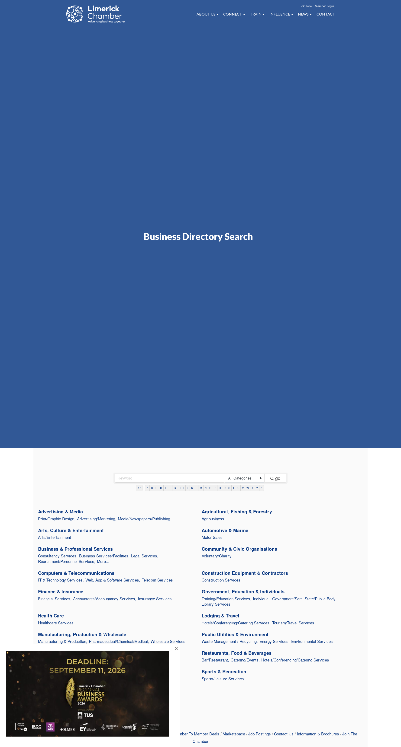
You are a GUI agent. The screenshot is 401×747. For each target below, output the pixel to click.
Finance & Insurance (60, 591)
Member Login (324, 6)
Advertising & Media (60, 511)
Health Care (51, 615)
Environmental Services (312, 641)
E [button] (166, 488)
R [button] (225, 488)
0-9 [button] (139, 488)
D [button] (161, 488)
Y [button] (257, 488)
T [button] (233, 488)
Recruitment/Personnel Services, (66, 561)
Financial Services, (54, 598)
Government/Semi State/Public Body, (304, 598)
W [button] (247, 488)
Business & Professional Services (75, 549)
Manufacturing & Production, (62, 641)
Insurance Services (155, 598)
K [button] (192, 488)
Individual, (262, 598)
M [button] (201, 488)
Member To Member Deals (196, 734)
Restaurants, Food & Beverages (237, 653)
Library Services (216, 604)
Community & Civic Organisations (239, 549)
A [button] (147, 488)
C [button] (156, 488)
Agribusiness (213, 518)
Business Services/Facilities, (104, 556)
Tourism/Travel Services (293, 623)
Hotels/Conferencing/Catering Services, (236, 623)
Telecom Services (157, 580)
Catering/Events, (245, 660)
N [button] (206, 488)
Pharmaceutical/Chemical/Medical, (119, 641)
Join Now (306, 6)
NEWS (303, 14)
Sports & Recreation (224, 671)
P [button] (215, 488)
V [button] (243, 488)
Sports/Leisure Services (223, 678)
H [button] (180, 488)
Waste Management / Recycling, (230, 641)
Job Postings (259, 734)
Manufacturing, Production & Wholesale (82, 634)
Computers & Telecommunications (76, 573)
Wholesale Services (168, 641)
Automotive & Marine (225, 530)
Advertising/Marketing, (96, 518)
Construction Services (221, 580)
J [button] (187, 488)
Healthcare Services (56, 623)
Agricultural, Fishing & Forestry (237, 511)
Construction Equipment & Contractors (245, 573)
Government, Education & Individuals (243, 591)
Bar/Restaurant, (215, 660)
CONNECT (233, 14)
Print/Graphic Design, (56, 518)
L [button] (196, 488)
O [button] (210, 488)
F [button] (170, 488)
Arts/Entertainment (54, 537)
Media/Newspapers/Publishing (144, 518)
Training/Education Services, (226, 598)
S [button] (229, 488)
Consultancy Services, (58, 556)
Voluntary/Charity (217, 556)
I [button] (183, 488)
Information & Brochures (318, 734)
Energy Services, (274, 641)
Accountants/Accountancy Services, (104, 598)
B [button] (152, 488)
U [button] (238, 488)
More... (103, 561)
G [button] (175, 488)
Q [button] (220, 488)
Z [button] (261, 488)
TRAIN (256, 14)
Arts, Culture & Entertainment (71, 530)
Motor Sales (212, 537)
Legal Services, (144, 556)
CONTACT (326, 14)
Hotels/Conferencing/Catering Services (295, 660)
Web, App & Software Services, (112, 580)
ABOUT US (206, 14)
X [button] (252, 488)
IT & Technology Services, (61, 580)
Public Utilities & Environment (235, 634)
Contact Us (284, 734)
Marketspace (234, 734)
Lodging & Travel (220, 615)
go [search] (277, 478)
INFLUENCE (280, 14)
